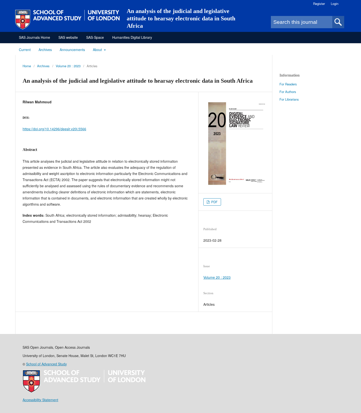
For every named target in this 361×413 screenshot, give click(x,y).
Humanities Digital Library (132, 37)
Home (27, 66)
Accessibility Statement (40, 399)
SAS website (68, 37)
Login (334, 3)
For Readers (288, 84)
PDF (214, 202)
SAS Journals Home (34, 37)
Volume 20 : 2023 (68, 66)
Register (319, 3)
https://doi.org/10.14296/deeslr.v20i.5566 (54, 128)
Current (25, 49)
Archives (45, 49)
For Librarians (289, 99)
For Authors (287, 91)
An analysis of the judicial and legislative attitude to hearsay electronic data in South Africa (181, 18)
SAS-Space (95, 37)
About (98, 49)
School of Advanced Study (46, 363)
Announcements (72, 49)
